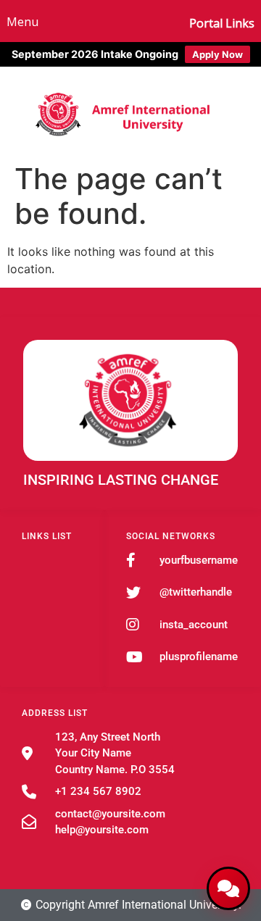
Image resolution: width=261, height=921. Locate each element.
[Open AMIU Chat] (228, 888)
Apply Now (217, 54)
